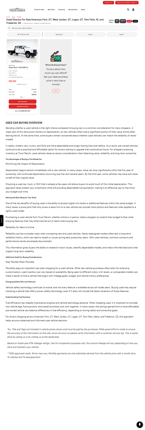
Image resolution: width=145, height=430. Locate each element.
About (83, 9)
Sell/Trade (51, 9)
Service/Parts (72, 9)
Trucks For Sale (39, 9)
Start (55, 91)
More (21, 97)
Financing (61, 9)
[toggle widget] (140, 424)
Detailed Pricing (21, 84)
